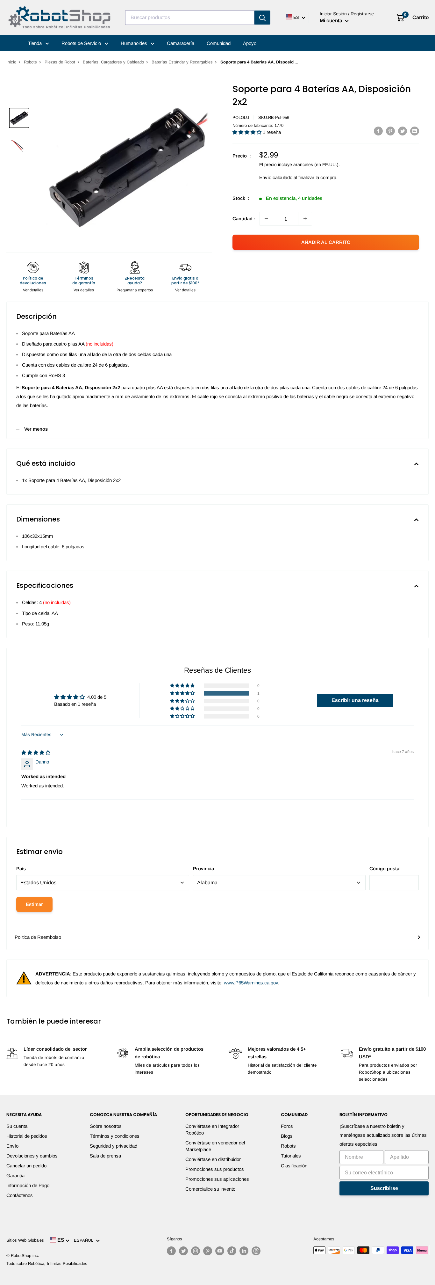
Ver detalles (33, 290)
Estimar (34, 904)
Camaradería (180, 43)
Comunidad (219, 43)
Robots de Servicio (81, 43)
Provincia (203, 868)
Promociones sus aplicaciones (217, 1179)
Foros (287, 1126)
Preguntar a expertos (135, 290)
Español (85, 1240)
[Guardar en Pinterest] (390, 130)
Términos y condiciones (114, 1136)
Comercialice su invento (210, 1189)
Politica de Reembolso (38, 937)
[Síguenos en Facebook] (171, 1250)
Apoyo (249, 43)
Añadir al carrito (326, 242)
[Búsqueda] (262, 18)
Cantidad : (243, 218)
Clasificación (294, 1165)
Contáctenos (19, 1195)
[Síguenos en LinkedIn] (243, 1250)
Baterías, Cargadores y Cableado (113, 62)
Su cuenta (16, 1126)
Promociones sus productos (214, 1169)
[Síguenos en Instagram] (195, 1250)
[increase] (305, 218)
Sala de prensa (105, 1155)
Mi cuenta (332, 20)
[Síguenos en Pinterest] (207, 1250)
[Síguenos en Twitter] (183, 1250)
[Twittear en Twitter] (402, 130)
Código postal (385, 868)
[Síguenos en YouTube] (219, 1250)
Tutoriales (291, 1155)
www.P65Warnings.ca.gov (251, 982)
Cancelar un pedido (26, 1165)
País (21, 868)
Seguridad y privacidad (113, 1146)
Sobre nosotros (106, 1126)
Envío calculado (275, 177)
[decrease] (266, 218)
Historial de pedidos (26, 1136)
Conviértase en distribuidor (213, 1159)
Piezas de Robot (60, 62)
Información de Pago (27, 1185)
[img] (35, 752)
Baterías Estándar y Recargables (182, 62)
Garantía (15, 1175)
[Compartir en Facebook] (378, 130)
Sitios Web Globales (25, 1240)
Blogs (287, 1136)
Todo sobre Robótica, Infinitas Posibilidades (46, 1263)
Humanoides (134, 43)
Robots (30, 62)
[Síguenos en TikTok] (231, 1250)
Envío (12, 1146)
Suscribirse (384, 1188)
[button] (247, 132)
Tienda (35, 43)
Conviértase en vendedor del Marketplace (215, 1146)
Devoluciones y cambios (32, 1155)
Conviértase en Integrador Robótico (212, 1129)
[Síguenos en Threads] (256, 1250)
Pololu (240, 117)
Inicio (11, 62)
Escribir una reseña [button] (355, 700)
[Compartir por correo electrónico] (414, 130)
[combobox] (189, 17)
